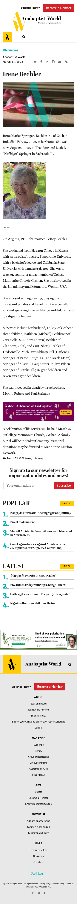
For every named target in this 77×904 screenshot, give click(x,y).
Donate (38, 792)
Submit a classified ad (38, 827)
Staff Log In (38, 873)
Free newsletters (38, 850)
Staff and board (39, 703)
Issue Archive (38, 775)
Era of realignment (22, 522)
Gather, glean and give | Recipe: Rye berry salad (40, 594)
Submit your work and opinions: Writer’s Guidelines (38, 721)
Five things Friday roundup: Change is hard (38, 585)
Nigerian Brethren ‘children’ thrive (32, 603)
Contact (38, 727)
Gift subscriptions (38, 763)
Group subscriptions (38, 757)
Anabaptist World (14, 57)
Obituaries (11, 50)
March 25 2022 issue (19, 458)
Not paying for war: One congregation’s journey (40, 513)
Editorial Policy (38, 715)
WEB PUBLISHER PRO (43, 887)
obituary (39, 458)
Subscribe (26, 8)
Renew (36, 8)
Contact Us (70, 883)
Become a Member (58, 8)
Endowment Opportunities (38, 804)
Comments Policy (58, 883)
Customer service (38, 769)
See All (67, 503)
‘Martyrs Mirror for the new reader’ (33, 576)
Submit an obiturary (38, 833)
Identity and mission (38, 709)
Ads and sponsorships (38, 821)
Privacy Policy (45, 883)
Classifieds (38, 862)
